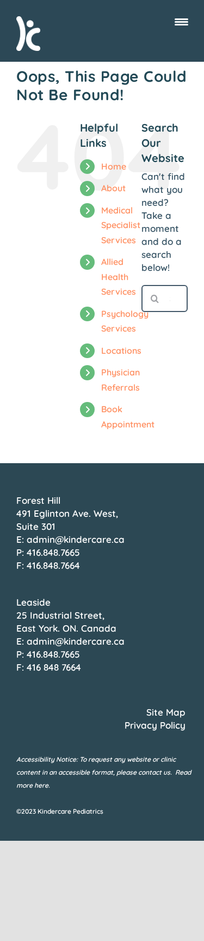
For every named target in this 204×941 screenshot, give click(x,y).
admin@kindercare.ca (76, 539)
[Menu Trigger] (181, 21)
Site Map (166, 712)
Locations (121, 350)
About (113, 188)
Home (113, 166)
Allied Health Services (118, 276)
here (41, 785)
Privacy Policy (155, 725)
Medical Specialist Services (120, 225)
